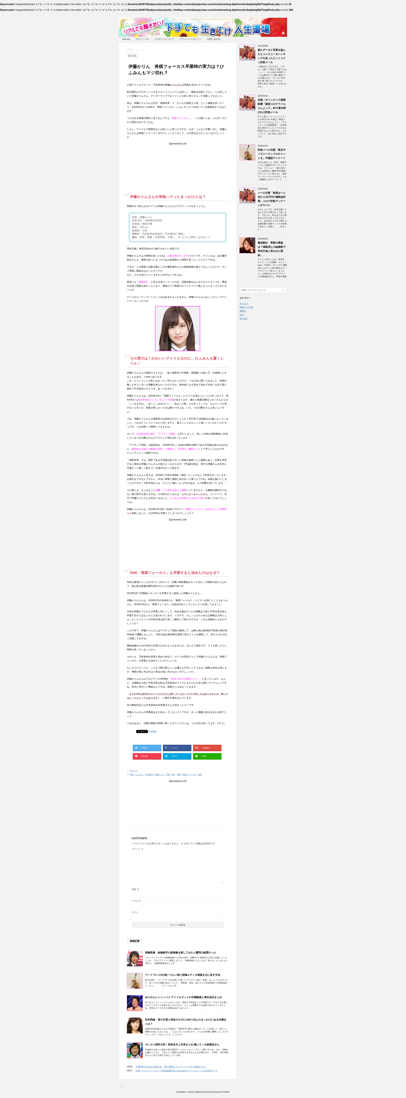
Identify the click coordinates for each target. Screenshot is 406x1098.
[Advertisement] (177, 167)
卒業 (168, 774)
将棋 (179, 774)
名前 (135, 889)
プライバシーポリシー (191, 39)
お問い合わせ (213, 39)
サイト (135, 912)
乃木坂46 (149, 774)
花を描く (243, 318)
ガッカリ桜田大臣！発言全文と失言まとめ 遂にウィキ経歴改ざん (182, 1044)
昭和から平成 (246, 307)
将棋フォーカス (189, 774)
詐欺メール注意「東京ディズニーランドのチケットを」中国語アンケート (272, 153)
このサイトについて (164, 39)
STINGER (225, 1092)
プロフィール (142, 39)
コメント (137, 849)
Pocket (153, 731)
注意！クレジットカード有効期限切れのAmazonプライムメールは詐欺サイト (177, 1070)
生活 (241, 315)
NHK (132, 774)
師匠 (200, 774)
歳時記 (242, 311)
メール (136, 900)
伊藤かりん (159, 774)
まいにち (134, 770)
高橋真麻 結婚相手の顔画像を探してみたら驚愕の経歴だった (180, 952)
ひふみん (139, 774)
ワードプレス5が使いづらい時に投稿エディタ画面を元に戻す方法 (182, 975)
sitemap (126, 39)
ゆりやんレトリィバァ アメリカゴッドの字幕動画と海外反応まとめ (184, 997)
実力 (173, 774)
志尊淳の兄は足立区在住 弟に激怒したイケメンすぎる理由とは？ (171, 1066)
